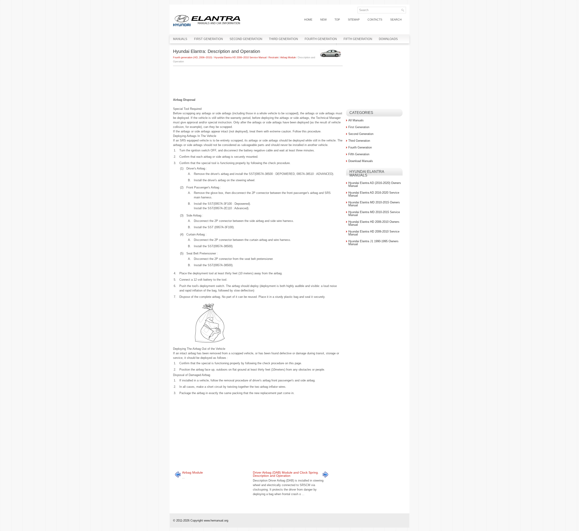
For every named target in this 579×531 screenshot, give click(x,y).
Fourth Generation (321, 39)
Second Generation (246, 39)
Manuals (180, 39)
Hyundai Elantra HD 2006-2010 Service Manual (373, 233)
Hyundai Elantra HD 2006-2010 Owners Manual (373, 223)
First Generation (208, 39)
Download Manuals (360, 161)
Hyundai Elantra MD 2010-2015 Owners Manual (374, 204)
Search (396, 19)
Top (337, 19)
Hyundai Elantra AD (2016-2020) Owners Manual (374, 184)
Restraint (273, 57)
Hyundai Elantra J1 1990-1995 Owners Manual (373, 243)
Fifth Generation (358, 39)
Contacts (375, 19)
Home (308, 19)
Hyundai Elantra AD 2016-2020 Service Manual (373, 194)
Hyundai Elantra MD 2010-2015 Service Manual (374, 213)
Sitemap (354, 19)
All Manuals (356, 120)
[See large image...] (209, 323)
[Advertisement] (258, 79)
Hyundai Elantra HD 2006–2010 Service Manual (240, 57)
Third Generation (283, 39)
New (323, 19)
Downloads (388, 39)
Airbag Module (288, 57)
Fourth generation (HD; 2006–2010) (192, 57)
